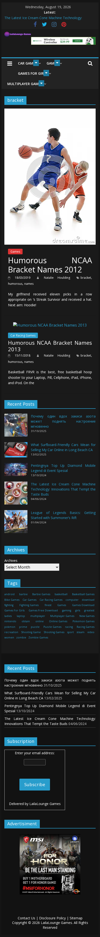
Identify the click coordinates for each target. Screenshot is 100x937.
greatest (89, 610)
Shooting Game (31, 632)
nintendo (10, 621)
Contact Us (26, 918)
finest (48, 605)
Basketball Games (83, 594)
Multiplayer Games (24, 83)
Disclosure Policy (52, 918)
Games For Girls (32, 73)
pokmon (9, 627)
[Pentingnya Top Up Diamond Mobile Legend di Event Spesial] (15, 471)
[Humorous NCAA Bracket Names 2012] (50, 111)
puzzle (35, 627)
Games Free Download (43, 610)
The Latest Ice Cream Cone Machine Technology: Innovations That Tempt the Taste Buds (63, 489)
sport (70, 632)
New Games (86, 616)
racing (69, 627)
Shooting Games (54, 632)
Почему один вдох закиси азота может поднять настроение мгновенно (63, 421)
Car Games (27, 63)
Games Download (83, 605)
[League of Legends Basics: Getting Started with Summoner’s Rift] (15, 523)
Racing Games (85, 627)
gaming (66, 610)
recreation (11, 632)
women (9, 637)
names (28, 284)
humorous (15, 284)
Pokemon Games (83, 621)
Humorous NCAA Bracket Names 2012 (50, 265)
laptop (21, 616)
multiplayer (37, 616)
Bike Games (11, 599)
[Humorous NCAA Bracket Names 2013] (50, 325)
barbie (23, 594)
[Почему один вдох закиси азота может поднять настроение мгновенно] (15, 427)
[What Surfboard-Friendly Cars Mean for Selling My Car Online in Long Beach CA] (15, 452)
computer (72, 599)
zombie (21, 637)
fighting (8, 605)
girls (77, 610)
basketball (61, 594)
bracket (86, 278)
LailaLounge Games (45, 803)
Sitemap (76, 918)
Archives (10, 560)
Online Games (58, 621)
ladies (8, 616)
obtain (26, 621)
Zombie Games (38, 637)
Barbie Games (41, 594)
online (39, 621)
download (88, 599)
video (90, 632)
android (9, 594)
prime (23, 627)
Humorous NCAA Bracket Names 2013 (50, 345)
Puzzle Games (52, 627)
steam (80, 632)
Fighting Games (29, 605)
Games (15, 251)
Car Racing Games (22, 335)
